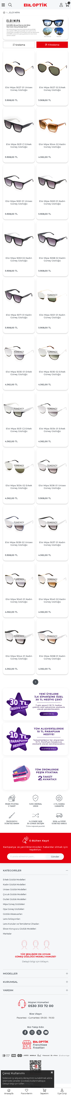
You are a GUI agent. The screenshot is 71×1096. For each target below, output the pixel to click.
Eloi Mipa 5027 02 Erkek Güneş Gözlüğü (52, 88)
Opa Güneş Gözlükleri (13, 909)
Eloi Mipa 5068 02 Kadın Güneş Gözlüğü (52, 259)
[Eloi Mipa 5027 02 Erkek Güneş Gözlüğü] (52, 68)
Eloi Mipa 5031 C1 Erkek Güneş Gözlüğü (19, 145)
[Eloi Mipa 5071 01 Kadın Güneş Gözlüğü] (19, 296)
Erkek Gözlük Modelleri (14, 879)
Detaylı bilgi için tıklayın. (35, 961)
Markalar (7, 933)
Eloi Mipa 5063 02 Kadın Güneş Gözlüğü (19, 259)
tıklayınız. (29, 1083)
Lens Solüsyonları (11, 919)
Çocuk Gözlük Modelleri (14, 894)
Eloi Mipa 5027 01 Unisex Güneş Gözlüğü (18, 88)
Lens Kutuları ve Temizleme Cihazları (21, 924)
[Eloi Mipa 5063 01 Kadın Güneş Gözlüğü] (52, 182)
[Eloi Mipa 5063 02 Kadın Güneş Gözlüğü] (19, 239)
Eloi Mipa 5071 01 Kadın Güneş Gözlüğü (19, 316)
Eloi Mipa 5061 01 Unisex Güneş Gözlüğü (18, 202)
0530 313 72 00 (40, 1006)
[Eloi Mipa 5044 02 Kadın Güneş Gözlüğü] (52, 125)
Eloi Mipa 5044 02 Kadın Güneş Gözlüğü (52, 145)
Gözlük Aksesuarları (12, 914)
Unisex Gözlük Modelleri (14, 889)
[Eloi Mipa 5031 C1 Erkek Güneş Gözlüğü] (19, 125)
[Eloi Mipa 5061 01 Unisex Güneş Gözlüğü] (19, 182)
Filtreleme (53, 44)
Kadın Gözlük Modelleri (14, 884)
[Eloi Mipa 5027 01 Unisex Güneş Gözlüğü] (19, 68)
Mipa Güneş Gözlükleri (14, 904)
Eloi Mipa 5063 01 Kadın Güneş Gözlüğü (52, 202)
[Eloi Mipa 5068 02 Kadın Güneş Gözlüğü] (52, 239)
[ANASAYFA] (6, 12)
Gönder (55, 856)
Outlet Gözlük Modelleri (14, 899)
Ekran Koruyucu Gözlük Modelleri (19, 929)
